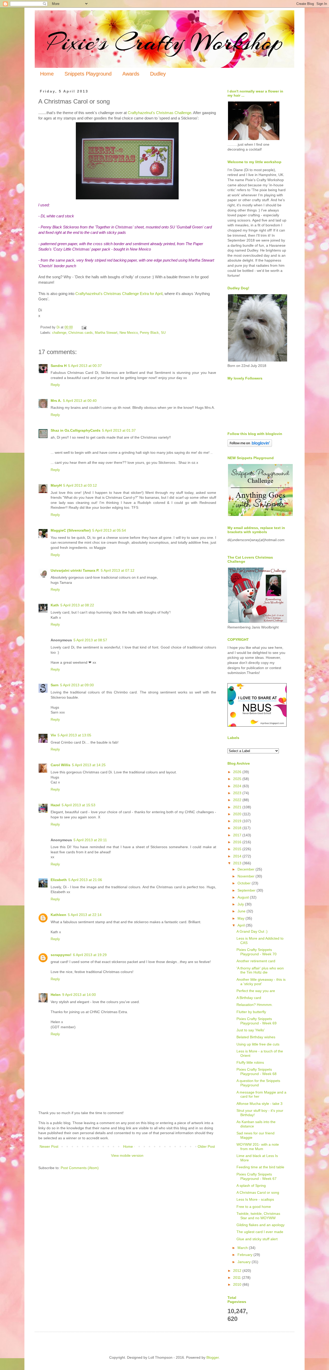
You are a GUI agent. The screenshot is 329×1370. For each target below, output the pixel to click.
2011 (237, 1277)
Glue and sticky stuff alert (257, 1239)
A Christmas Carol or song (257, 1192)
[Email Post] (83, 327)
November (246, 876)
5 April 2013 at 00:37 (85, 366)
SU (163, 333)
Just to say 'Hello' (250, 1030)
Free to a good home (253, 1207)
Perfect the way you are (255, 991)
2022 (237, 800)
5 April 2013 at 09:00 (77, 685)
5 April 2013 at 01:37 (119, 430)
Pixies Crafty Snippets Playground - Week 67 (256, 1176)
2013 (237, 863)
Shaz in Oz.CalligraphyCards (75, 430)
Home (47, 74)
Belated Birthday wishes (255, 1037)
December (246, 869)
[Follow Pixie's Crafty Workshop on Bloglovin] (249, 445)
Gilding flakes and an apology (260, 1225)
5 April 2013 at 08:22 (77, 605)
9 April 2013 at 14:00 (79, 995)
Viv (53, 735)
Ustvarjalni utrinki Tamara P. (75, 570)
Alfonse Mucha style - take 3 (259, 1103)
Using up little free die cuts (257, 1044)
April (241, 925)
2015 (237, 849)
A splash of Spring (251, 1185)
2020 (237, 814)
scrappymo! (61, 955)
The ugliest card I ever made (259, 1232)
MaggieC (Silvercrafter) (71, 530)
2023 (237, 793)
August (243, 897)
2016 (237, 842)
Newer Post (49, 1146)
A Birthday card (248, 998)
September (247, 890)
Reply (55, 385)
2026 (237, 772)
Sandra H (59, 366)
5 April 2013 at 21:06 (85, 880)
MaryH (56, 485)
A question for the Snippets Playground (258, 1083)
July (241, 904)
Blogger (212, 1357)
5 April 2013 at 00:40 (80, 401)
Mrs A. (56, 401)
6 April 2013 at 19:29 (90, 955)
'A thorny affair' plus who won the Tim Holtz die (260, 970)
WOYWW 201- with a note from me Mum (257, 1146)
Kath (55, 605)
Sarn (55, 685)
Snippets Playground (88, 74)
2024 (237, 786)
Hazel (55, 805)
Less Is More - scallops (255, 1199)
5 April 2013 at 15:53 (78, 805)
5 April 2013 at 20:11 (90, 840)
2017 (237, 835)
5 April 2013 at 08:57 (90, 640)
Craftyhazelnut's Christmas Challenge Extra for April (118, 293)
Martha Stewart (106, 333)
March (243, 1248)
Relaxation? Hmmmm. (254, 1005)
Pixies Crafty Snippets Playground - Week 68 (256, 1071)
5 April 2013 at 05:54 (109, 530)
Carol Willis (60, 765)
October (244, 883)
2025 (237, 779)
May (241, 918)
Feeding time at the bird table (260, 1167)
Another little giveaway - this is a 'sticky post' (261, 981)
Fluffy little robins (250, 1062)
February (245, 1255)
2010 (237, 1284)
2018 (237, 828)
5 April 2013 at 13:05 (74, 735)
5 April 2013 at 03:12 (80, 485)
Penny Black (149, 333)
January (244, 1262)
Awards (130, 74)
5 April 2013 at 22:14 (85, 915)
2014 (237, 856)
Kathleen (58, 915)
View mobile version (127, 1155)
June (241, 911)
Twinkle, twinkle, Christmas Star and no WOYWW (258, 1215)
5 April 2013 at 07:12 (117, 570)
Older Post (206, 1146)
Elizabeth (59, 880)
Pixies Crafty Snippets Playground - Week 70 (256, 952)
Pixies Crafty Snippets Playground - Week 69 (256, 1021)
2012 (237, 1271)
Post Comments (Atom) (80, 1168)
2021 (237, 807)
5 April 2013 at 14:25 (89, 765)
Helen (56, 995)
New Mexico (129, 333)
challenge (59, 333)
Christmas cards (80, 333)
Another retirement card (255, 961)
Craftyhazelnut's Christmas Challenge (159, 112)
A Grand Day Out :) (252, 931)
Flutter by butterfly (251, 1012)
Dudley (158, 74)
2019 (237, 821)
